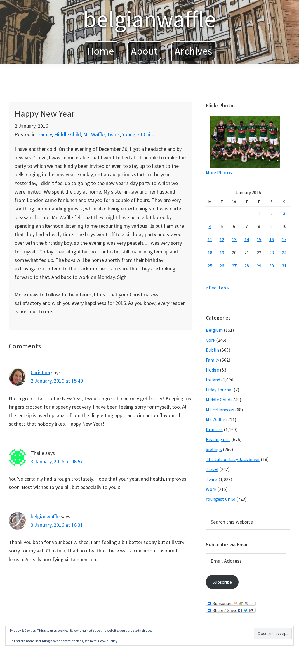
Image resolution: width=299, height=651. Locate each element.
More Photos (219, 172)
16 (271, 239)
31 (284, 266)
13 (234, 239)
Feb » (224, 288)
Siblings (214, 449)
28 (246, 266)
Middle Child (67, 134)
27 (234, 266)
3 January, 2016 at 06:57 (57, 461)
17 (284, 239)
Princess (214, 429)
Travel (212, 469)
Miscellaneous (220, 409)
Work (211, 489)
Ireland (213, 380)
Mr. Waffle (94, 134)
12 (222, 239)
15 (259, 239)
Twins (113, 134)
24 (284, 252)
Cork (210, 340)
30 (271, 266)
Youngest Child (138, 134)
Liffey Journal (219, 390)
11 (210, 239)
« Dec (211, 288)
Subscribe (222, 582)
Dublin (212, 350)
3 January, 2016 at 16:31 (57, 525)
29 (259, 266)
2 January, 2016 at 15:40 (57, 380)
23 (271, 252)
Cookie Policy (107, 641)
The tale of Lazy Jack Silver (233, 459)
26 (222, 266)
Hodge (212, 370)
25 (210, 266)
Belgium (214, 330)
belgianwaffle (149, 19)
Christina (40, 372)
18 (210, 252)
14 (246, 239)
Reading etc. (218, 439)
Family (45, 134)
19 (222, 252)
